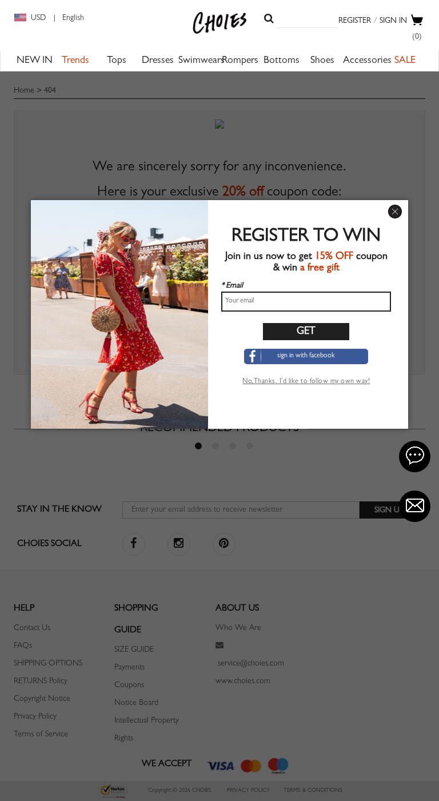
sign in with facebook (306, 356)
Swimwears (201, 61)
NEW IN (35, 61)
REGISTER (354, 21)
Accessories (367, 61)
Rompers (240, 61)
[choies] (220, 22)
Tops (116, 61)
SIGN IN (393, 21)
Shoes (322, 61)
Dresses (158, 61)
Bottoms (282, 61)
